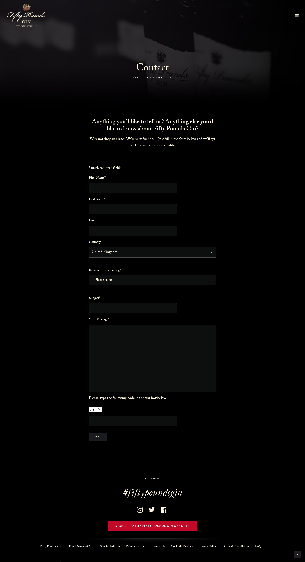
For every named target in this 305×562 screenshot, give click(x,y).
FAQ (258, 546)
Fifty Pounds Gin (51, 546)
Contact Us (157, 546)
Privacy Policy (207, 546)
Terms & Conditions (235, 546)
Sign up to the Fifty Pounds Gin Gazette (152, 526)
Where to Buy (135, 546)
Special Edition (110, 546)
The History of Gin (81, 546)
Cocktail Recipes (182, 546)
